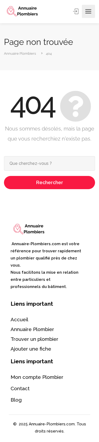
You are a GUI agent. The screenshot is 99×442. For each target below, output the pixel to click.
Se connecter (76, 11)
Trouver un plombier (34, 339)
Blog (16, 400)
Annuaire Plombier (32, 329)
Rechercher (49, 182)
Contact (20, 388)
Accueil (19, 319)
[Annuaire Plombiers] (22, 11)
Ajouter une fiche (31, 349)
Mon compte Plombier (37, 377)
